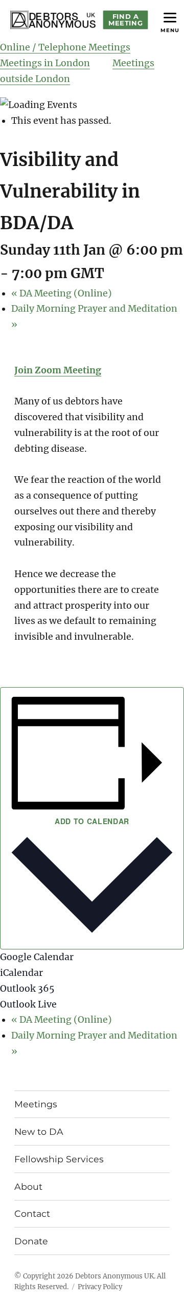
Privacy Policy (100, 1287)
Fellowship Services (59, 1159)
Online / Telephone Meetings (65, 47)
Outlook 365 (27, 988)
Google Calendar (37, 957)
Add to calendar (92, 821)
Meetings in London (45, 63)
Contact (32, 1213)
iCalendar (21, 972)
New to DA (38, 1131)
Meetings (35, 1104)
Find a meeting (125, 19)
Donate (31, 1241)
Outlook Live (28, 1004)
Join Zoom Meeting (57, 370)
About (28, 1186)
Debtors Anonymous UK (114, 1276)
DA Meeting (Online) (61, 293)
